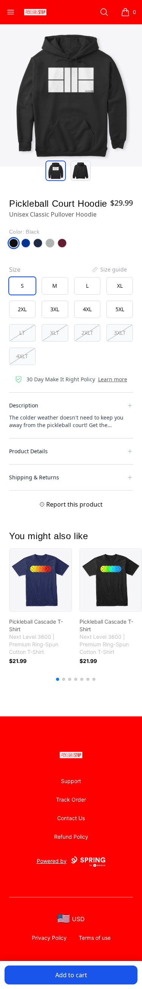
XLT (54, 332)
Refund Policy (71, 836)
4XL (87, 309)
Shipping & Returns (34, 477)
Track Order (71, 799)
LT (22, 332)
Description (23, 405)
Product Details (28, 451)
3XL (54, 309)
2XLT (87, 332)
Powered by (52, 861)
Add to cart (71, 975)
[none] (109, 269)
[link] (40, 580)
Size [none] (14, 269)
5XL (119, 309)
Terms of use (95, 937)
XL (120, 285)
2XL (22, 309)
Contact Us (71, 818)
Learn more (112, 379)
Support (71, 781)
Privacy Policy (49, 937)
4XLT (22, 356)
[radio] (22, 286)
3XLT (120, 332)
